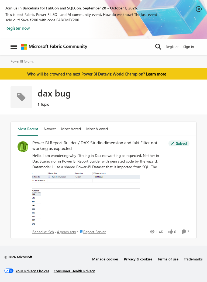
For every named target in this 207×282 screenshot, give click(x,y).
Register (172, 46)
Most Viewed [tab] (97, 128)
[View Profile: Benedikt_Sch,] (23, 146)
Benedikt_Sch (43, 231)
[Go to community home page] (54, 47)
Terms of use (168, 259)
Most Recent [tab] (28, 128)
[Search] (158, 46)
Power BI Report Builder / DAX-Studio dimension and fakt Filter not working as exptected (94, 145)
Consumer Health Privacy (74, 271)
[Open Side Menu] (14, 47)
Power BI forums (22, 61)
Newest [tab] (50, 128)
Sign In (188, 46)
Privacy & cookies (138, 259)
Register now (17, 28)
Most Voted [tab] (71, 128)
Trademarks (193, 259)
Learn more (156, 74)
